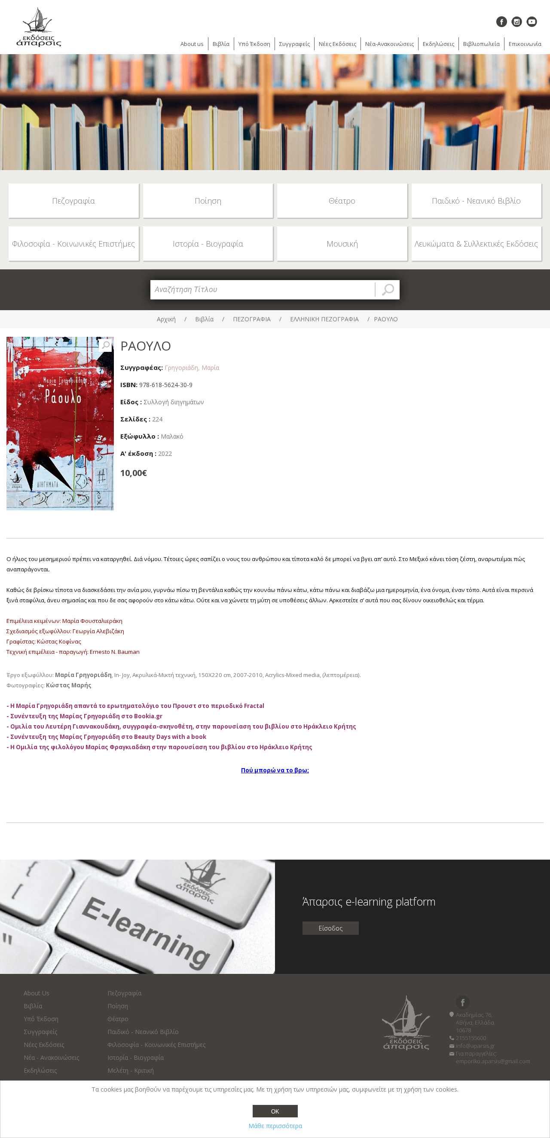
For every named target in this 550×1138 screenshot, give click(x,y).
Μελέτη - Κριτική (130, 1070)
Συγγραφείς (294, 44)
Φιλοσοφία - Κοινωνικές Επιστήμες (156, 1044)
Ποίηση (117, 1006)
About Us (36, 993)
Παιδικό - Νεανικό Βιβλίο (143, 1032)
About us (192, 44)
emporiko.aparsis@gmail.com (493, 1061)
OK (275, 1111)
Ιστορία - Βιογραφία (135, 1057)
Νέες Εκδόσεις (337, 44)
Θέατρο (117, 1019)
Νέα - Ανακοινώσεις (51, 1057)
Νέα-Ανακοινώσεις (389, 44)
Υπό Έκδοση (254, 44)
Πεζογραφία (124, 993)
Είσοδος (330, 928)
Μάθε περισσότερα (275, 1126)
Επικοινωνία (525, 44)
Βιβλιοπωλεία (481, 44)
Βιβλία (221, 44)
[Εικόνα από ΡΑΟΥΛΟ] (105, 345)
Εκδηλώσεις (438, 44)
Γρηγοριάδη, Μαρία (192, 367)
